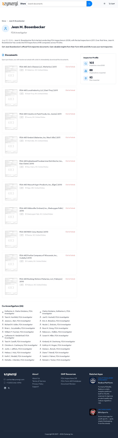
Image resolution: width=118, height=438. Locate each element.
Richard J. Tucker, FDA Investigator (56, 360)
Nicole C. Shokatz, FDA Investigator (56, 324)
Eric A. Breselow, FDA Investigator (56, 321)
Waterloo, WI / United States (37, 70)
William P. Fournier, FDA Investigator (19, 332)
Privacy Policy (37, 384)
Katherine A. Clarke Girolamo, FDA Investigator (18, 312)
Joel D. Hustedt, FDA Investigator (55, 317)
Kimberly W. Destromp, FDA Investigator (58, 341)
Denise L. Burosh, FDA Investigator (56, 349)
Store (23, 3)
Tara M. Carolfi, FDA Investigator (18, 341)
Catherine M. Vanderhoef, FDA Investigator (17, 336)
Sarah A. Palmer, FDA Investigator (56, 356)
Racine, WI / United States (36, 235)
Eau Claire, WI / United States (37, 167)
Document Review (68, 384)
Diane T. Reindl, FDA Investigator (55, 352)
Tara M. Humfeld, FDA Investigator (18, 317)
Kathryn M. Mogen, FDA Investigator (56, 345)
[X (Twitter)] (8, 388)
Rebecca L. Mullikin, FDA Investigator (57, 332)
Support (35, 386)
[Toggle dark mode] (104, 4)
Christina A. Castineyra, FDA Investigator (21, 345)
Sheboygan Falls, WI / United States (40, 214)
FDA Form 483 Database (71, 381)
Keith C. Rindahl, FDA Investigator (18, 356)
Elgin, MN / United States (36, 188)
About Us (36, 378)
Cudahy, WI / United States (36, 261)
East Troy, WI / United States (37, 94)
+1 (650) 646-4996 (13, 383)
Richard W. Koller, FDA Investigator (19, 324)
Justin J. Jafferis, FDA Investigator (18, 349)
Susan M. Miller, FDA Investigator (55, 335)
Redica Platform (105, 383)
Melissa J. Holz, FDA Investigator (18, 352)
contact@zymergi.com (15, 379)
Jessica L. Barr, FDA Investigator (18, 321)
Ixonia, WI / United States (36, 117)
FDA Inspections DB (69, 378)
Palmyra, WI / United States (37, 285)
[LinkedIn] (5, 388)
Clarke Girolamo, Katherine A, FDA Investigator (56, 312)
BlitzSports (103, 412)
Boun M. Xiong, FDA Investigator (55, 328)
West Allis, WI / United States (37, 141)
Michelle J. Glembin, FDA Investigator (19, 360)
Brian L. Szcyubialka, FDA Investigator (20, 328)
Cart (113, 4)
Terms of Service (39, 381)
